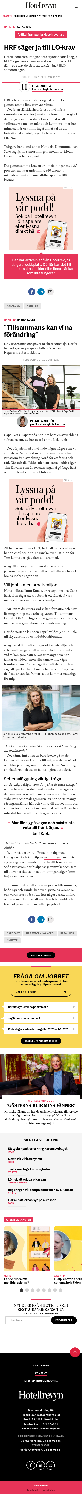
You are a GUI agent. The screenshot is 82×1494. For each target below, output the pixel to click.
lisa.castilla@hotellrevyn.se (47, 89)
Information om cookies (41, 1381)
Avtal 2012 (13, 305)
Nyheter (32, 305)
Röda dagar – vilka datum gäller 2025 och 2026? (38, 1029)
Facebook (30, 1465)
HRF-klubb (67, 933)
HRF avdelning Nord (40, 933)
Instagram (50, 1465)
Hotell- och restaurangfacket (41, 1415)
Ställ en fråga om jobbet (41, 1040)
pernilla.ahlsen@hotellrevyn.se (47, 424)
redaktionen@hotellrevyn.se (41, 1428)
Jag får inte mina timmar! (24, 1018)
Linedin (40, 1465)
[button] (21, 1290)
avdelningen (53, 857)
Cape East (13, 933)
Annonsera (41, 1365)
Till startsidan (41, 955)
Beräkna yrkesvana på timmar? (28, 1007)
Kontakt (41, 1373)
